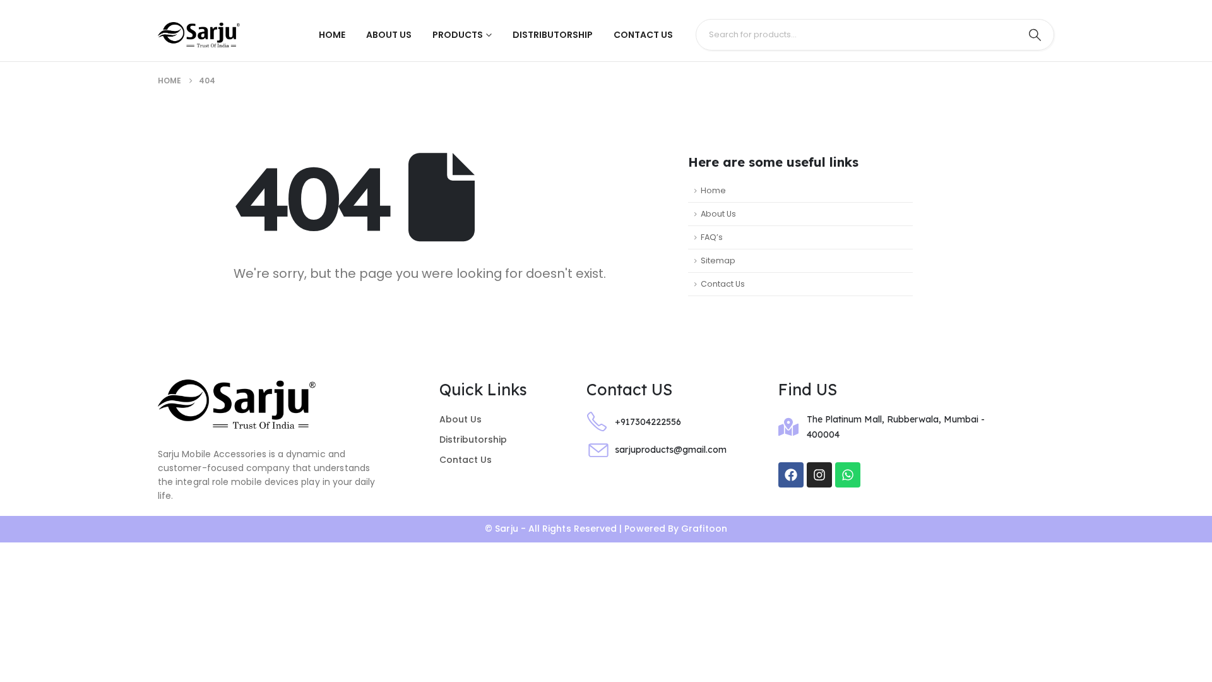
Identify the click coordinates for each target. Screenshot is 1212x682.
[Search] (1035, 35)
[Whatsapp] (847, 475)
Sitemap (718, 260)
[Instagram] (819, 475)
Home (332, 34)
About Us (389, 34)
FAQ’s (712, 237)
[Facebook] (791, 475)
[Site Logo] (199, 35)
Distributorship (553, 34)
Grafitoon (704, 528)
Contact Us (643, 34)
